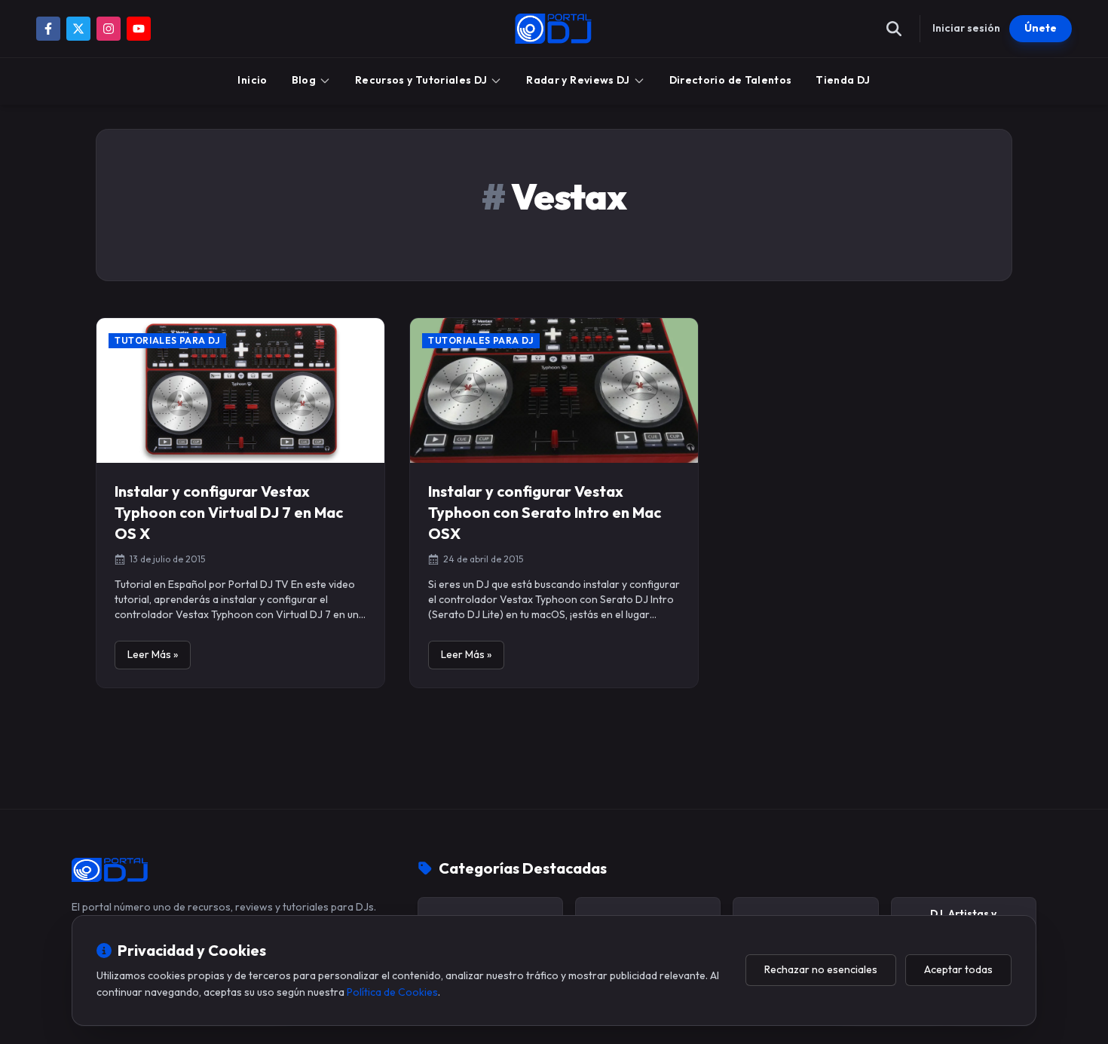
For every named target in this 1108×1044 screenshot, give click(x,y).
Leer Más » (152, 654)
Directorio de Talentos (730, 80)
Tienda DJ (843, 80)
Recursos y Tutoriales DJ (421, 80)
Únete (1040, 28)
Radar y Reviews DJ (577, 80)
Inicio (252, 80)
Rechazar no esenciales (820, 969)
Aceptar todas (958, 969)
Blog (304, 80)
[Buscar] (894, 28)
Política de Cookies (392, 992)
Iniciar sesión (966, 28)
